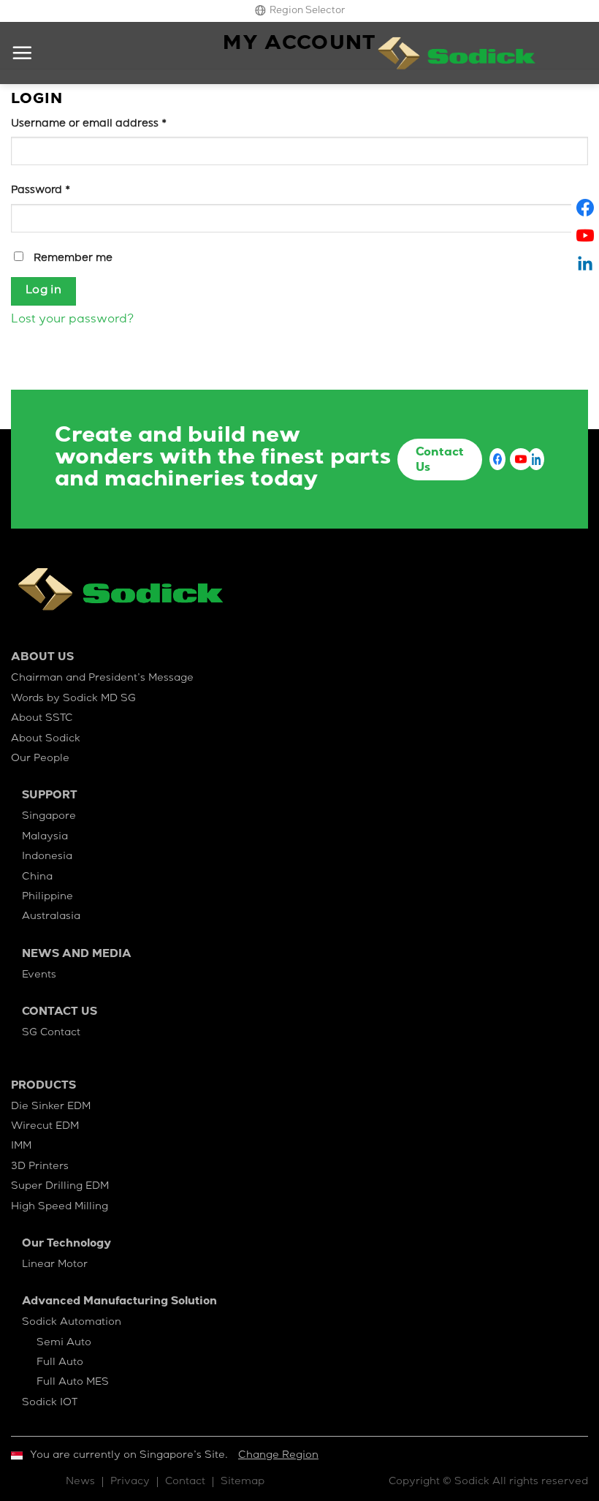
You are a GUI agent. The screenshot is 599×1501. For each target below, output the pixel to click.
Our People (40, 759)
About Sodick (45, 739)
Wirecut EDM (45, 1127)
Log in (44, 291)
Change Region (278, 1456)
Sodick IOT (49, 1403)
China (37, 877)
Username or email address (89, 124)
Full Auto (60, 1363)
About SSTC (42, 719)
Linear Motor (55, 1265)
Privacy (130, 1482)
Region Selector (307, 11)
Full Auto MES (73, 1382)
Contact (185, 1482)
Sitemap (242, 1482)
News (80, 1482)
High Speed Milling (59, 1207)
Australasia (51, 917)
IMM (21, 1146)
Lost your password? (72, 320)
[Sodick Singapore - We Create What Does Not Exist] (457, 53)
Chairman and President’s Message (102, 678)
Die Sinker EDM (51, 1107)
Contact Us (440, 461)
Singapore (49, 817)
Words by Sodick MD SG (73, 699)
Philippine (47, 897)
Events (39, 975)
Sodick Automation (71, 1322)
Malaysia (45, 837)
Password (40, 191)
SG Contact (51, 1033)
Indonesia (47, 857)
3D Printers (40, 1167)
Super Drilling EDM (60, 1186)
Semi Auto (64, 1343)
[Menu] (22, 52)
